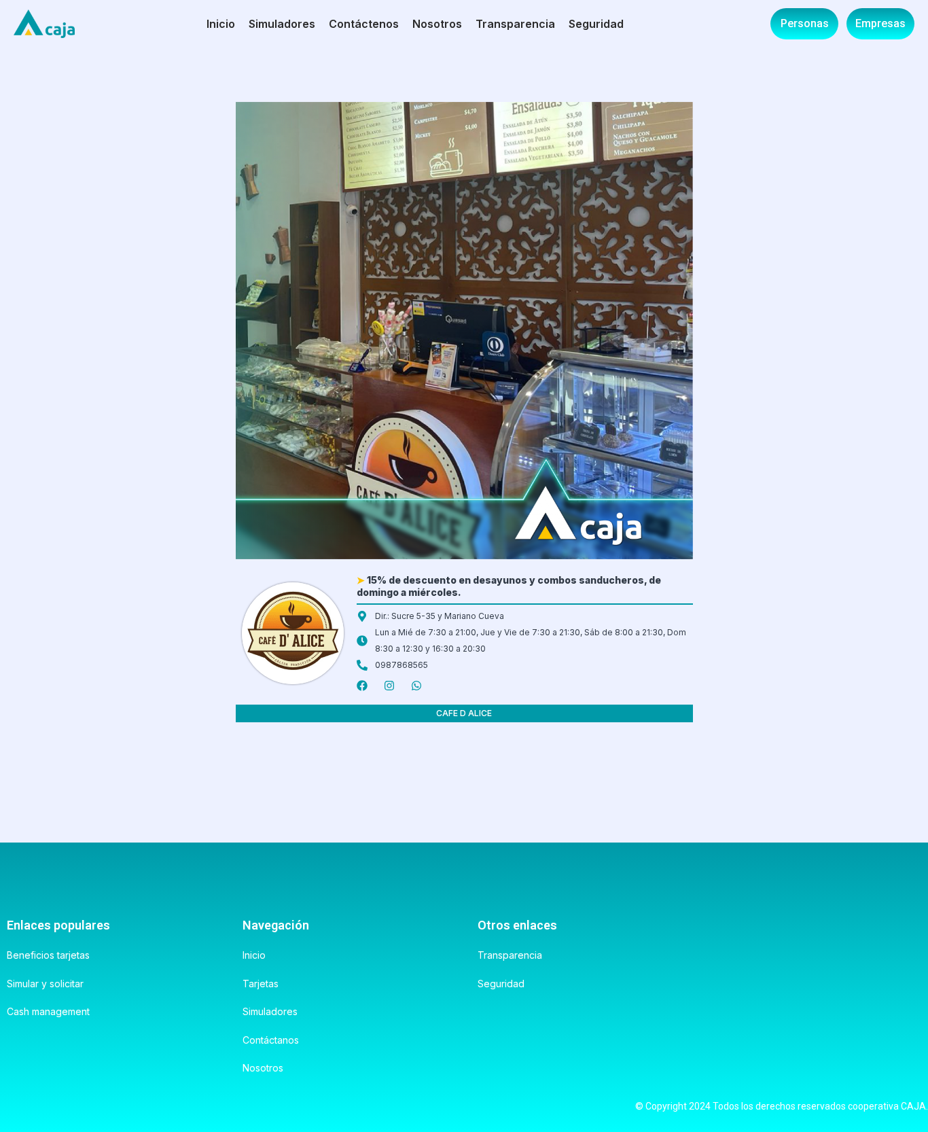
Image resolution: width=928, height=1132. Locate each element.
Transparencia (515, 24)
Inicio (221, 24)
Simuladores (282, 24)
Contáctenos (364, 24)
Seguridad (596, 24)
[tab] (464, 713)
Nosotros (437, 24)
